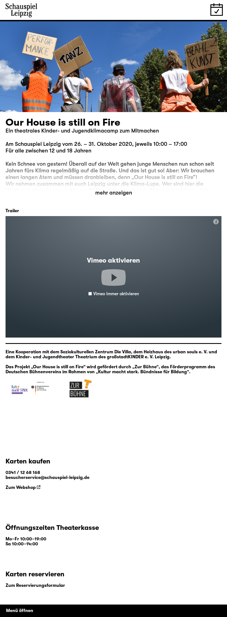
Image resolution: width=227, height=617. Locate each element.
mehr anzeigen (113, 193)
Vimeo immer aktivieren (116, 293)
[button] (113, 277)
